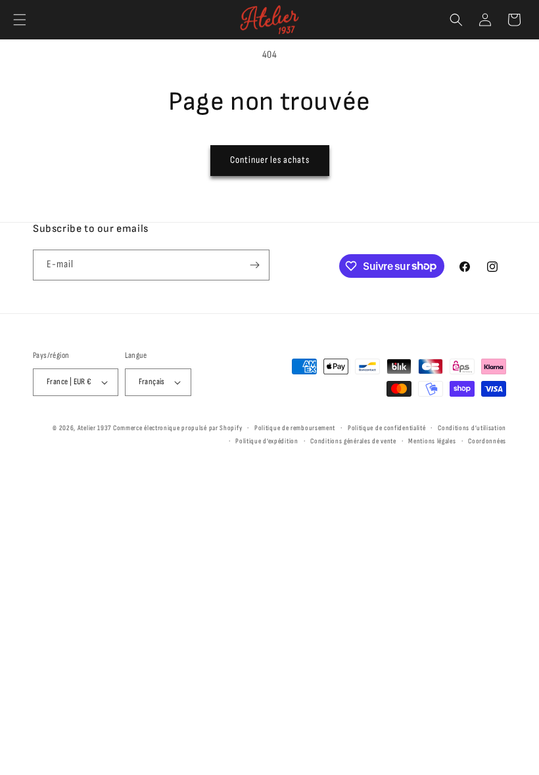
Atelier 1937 (94, 428)
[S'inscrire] (254, 265)
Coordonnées (487, 441)
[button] (19, 19)
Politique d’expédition (266, 441)
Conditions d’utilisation (472, 428)
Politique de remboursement (294, 428)
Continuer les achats (270, 160)
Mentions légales (432, 441)
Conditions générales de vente (353, 441)
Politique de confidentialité (387, 428)
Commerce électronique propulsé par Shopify (177, 428)
